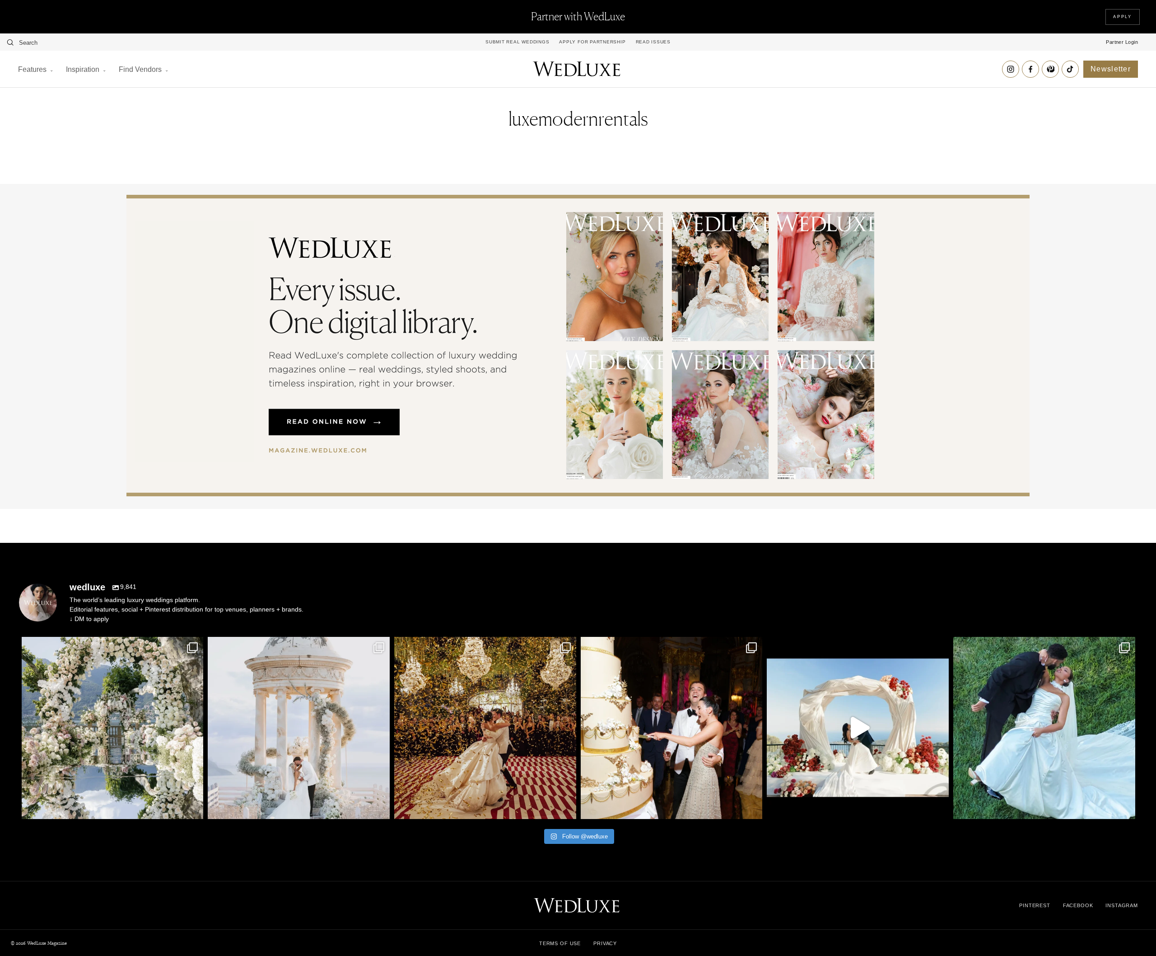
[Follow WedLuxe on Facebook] (1030, 69)
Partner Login (1122, 42)
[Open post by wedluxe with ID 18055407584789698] (672, 728)
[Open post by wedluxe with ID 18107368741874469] (858, 728)
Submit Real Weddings (517, 42)
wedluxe (110, 646)
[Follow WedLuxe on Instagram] (1010, 69)
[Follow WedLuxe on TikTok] (1070, 69)
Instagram (1121, 905)
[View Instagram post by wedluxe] (194, 808)
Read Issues (653, 42)
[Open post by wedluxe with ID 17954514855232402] (1044, 728)
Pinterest (1034, 905)
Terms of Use (560, 943)
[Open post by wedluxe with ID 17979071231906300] (113, 728)
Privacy (605, 943)
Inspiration (82, 69)
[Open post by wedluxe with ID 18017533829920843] (299, 728)
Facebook (1078, 905)
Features (32, 69)
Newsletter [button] (1111, 69)
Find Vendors (140, 69)
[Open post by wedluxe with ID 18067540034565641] (485, 728)
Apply (1122, 16)
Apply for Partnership (592, 42)
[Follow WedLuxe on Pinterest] (1050, 69)
